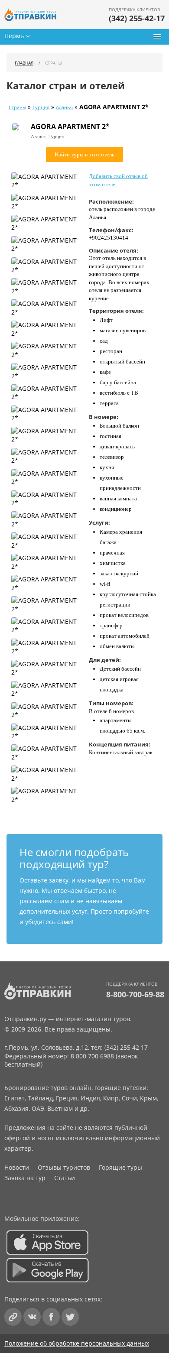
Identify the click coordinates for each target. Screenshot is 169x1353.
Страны (17, 107)
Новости (16, 1167)
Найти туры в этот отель (84, 154)
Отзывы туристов (64, 1167)
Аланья (64, 107)
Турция (40, 107)
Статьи (64, 1178)
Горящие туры (120, 1167)
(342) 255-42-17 (137, 18)
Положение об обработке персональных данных (76, 1343)
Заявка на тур (25, 1178)
